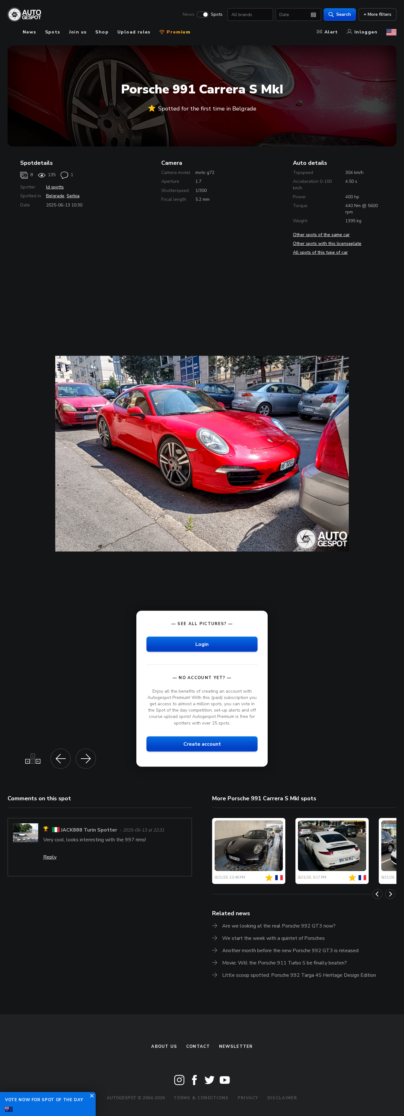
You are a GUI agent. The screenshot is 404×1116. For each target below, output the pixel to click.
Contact (198, 1046)
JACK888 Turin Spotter (89, 830)
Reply (49, 857)
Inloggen (365, 32)
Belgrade (55, 196)
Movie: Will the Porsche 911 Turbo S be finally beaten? (284, 962)
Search (343, 14)
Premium (177, 32)
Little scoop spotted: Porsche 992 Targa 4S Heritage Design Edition (299, 975)
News (188, 14)
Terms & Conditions (201, 1098)
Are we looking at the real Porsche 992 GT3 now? (279, 925)
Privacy (248, 1098)
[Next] (390, 894)
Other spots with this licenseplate (327, 244)
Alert (331, 32)
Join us (78, 32)
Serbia (73, 196)
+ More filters (377, 14)
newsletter (236, 1046)
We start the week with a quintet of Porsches (273, 938)
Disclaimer (282, 1098)
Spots (217, 14)
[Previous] (377, 894)
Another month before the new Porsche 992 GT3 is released (290, 950)
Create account (202, 743)
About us (164, 1046)
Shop (102, 32)
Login (202, 644)
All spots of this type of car (320, 252)
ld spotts (55, 187)
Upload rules (134, 32)
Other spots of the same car (321, 235)
